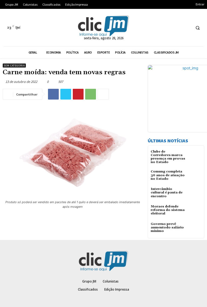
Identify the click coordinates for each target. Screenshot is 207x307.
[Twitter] (65, 94)
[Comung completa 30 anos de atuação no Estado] (194, 176)
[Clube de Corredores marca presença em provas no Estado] (194, 156)
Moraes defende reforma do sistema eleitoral (168, 210)
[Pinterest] (78, 94)
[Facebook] (53, 94)
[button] (197, 27)
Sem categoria (14, 65)
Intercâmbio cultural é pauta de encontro (166, 192)
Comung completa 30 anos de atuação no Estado (168, 175)
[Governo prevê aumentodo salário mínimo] (194, 228)
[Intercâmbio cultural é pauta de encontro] (194, 193)
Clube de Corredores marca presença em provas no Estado (168, 157)
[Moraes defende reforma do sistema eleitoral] (194, 211)
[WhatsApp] (90, 94)
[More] (103, 94)
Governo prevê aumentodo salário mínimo (167, 227)
